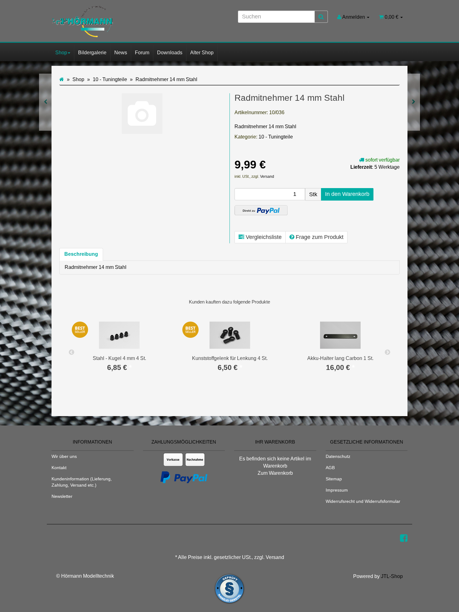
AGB (330, 467)
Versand (267, 176)
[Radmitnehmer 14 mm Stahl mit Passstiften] (413, 102)
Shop (61, 52)
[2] (261, 210)
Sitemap (334, 478)
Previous (71, 352)
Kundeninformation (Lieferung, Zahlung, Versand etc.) (82, 482)
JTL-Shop (392, 576)
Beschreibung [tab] (81, 254)
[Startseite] (61, 79)
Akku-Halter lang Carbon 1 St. (340, 358)
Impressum (337, 490)
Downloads (169, 52)
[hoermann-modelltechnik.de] (108, 21)
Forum (142, 52)
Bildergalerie (92, 52)
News (120, 52)
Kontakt (59, 467)
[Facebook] (403, 538)
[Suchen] (321, 17)
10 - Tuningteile (276, 136)
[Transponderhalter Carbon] (45, 102)
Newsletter (62, 496)
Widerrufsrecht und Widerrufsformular (363, 501)
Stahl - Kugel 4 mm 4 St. (119, 358)
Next (387, 352)
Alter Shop (202, 52)
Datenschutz (338, 456)
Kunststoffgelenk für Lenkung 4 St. (230, 358)
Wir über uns (64, 456)
